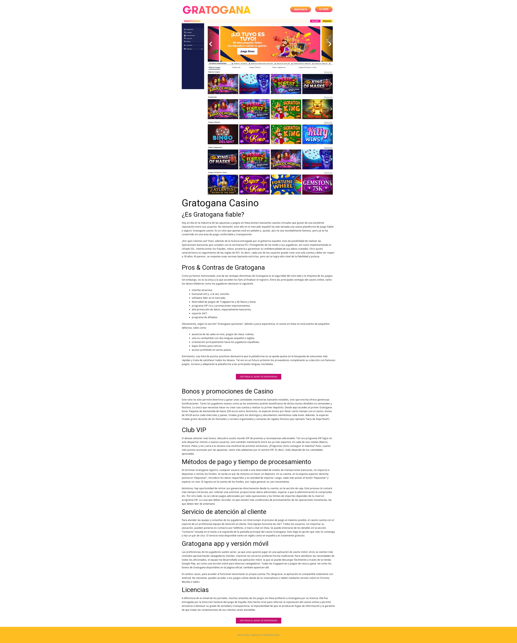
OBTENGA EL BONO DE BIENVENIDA (258, 376)
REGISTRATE (300, 9)
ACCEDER (324, 9)
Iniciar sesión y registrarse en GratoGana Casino (259, 635)
